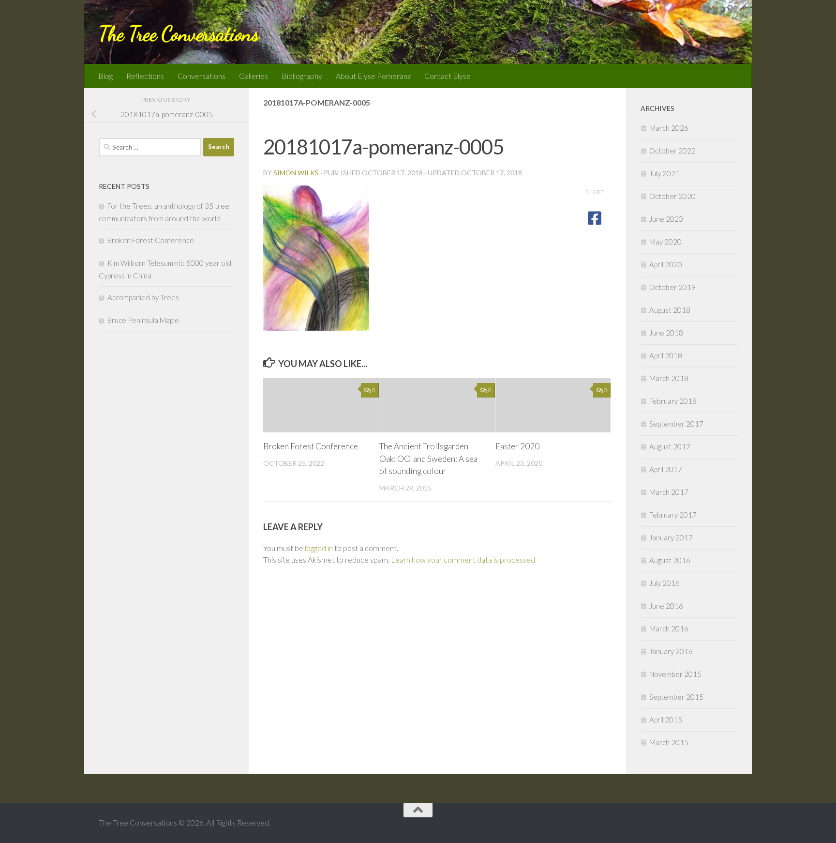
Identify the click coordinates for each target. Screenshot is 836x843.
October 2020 (672, 196)
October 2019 (672, 287)
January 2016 (671, 651)
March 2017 (668, 492)
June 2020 (666, 219)
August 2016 (669, 560)
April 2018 (665, 355)
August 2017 (669, 446)
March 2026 (668, 127)
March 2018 (668, 378)
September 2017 (676, 423)
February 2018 (673, 401)
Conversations (201, 75)
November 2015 (675, 674)
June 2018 (666, 332)
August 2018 (669, 310)
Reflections (145, 75)
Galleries (253, 75)
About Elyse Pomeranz (373, 75)
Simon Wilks (296, 173)
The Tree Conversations (179, 33)
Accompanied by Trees (143, 297)
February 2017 (673, 514)
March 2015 (668, 742)
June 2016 (666, 605)
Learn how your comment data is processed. (464, 559)
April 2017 (665, 469)
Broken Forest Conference (310, 446)
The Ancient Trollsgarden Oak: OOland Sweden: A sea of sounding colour (428, 458)
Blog (105, 75)
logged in (319, 547)
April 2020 (665, 264)
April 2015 (665, 719)
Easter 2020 (517, 446)
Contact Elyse (447, 75)
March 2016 (668, 628)
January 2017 (671, 537)
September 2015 (676, 696)
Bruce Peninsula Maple (143, 320)
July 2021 (664, 173)
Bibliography (302, 75)
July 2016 (664, 583)
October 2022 (672, 150)
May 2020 (665, 241)
